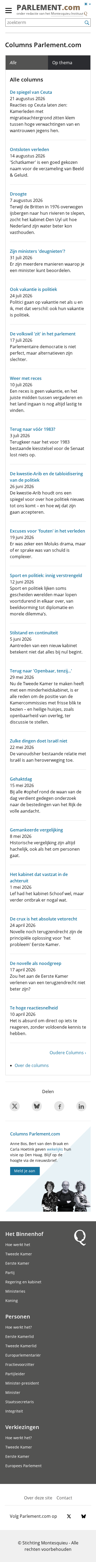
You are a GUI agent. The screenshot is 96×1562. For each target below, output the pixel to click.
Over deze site (38, 1498)
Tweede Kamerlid (21, 1345)
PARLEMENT (48, 7)
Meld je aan (24, 1170)
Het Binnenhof (24, 1234)
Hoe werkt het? (18, 1327)
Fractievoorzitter (19, 1364)
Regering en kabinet (23, 1281)
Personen (17, 1316)
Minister (12, 1392)
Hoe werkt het (17, 1244)
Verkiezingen (22, 1427)
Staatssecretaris (19, 1401)
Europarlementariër (23, 1355)
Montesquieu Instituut (67, 13)
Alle (13, 63)
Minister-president (22, 1383)
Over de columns (32, 1065)
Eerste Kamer (17, 1263)
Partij (10, 1272)
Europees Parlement (23, 1465)
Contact (64, 1498)
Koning (11, 1300)
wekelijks (55, 1149)
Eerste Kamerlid (19, 1336)
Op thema (62, 63)
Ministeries (15, 1291)
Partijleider (15, 1373)
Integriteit (14, 1411)
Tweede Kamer (18, 1253)
